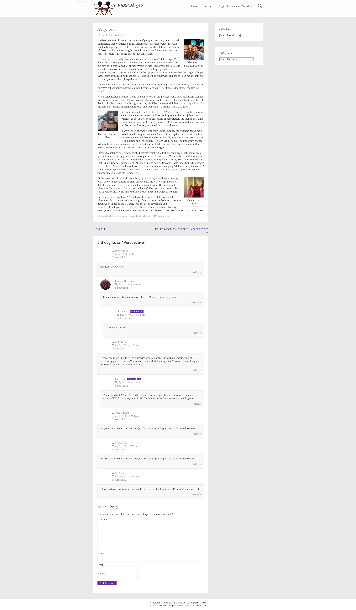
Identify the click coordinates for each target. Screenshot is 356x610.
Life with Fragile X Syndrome (136, 216)
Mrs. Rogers (126, 40)
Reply (198, 272)
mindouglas (120, 443)
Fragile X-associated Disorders (235, 6)
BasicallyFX (131, 5)
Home (194, 6)
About (208, 6)
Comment (103, 519)
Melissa (121, 35)
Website (101, 573)
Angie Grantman (126, 281)
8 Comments (162, 216)
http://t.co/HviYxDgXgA (145, 428)
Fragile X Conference (111, 216)
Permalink (120, 257)
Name (100, 553)
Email (100, 564)
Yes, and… (99, 229)
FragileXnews (121, 412)
